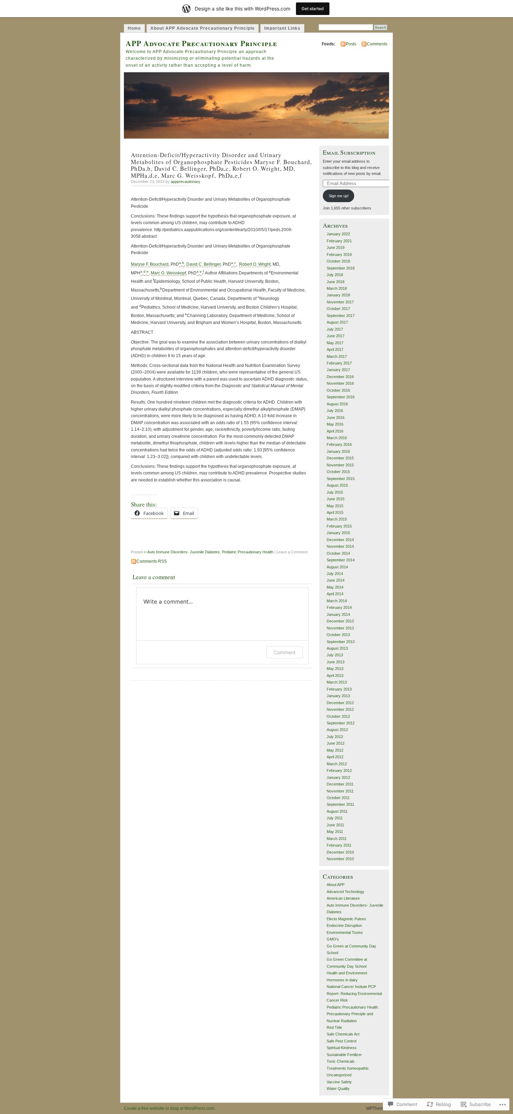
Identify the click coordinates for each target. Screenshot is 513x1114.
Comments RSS (151, 561)
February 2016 (339, 444)
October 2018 (338, 261)
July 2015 (335, 492)
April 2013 (335, 675)
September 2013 (341, 642)
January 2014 (338, 614)
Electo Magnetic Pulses (346, 919)
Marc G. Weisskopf (168, 273)
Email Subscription (349, 152)
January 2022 (338, 234)
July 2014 (335, 573)
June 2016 (335, 417)
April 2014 (335, 594)
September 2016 (341, 397)
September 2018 (341, 268)
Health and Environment (347, 973)
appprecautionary (185, 181)
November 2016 (340, 383)
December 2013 (340, 621)
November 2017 (340, 302)
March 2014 (337, 601)
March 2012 (337, 764)
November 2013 (340, 628)
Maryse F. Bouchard (150, 264)
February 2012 (339, 770)
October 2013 (338, 635)
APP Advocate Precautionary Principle (201, 43)
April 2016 (335, 431)
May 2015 (335, 506)
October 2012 (338, 716)
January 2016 (338, 451)
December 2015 (340, 458)
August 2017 (337, 322)
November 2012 (340, 709)
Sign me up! (339, 196)
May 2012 (335, 750)
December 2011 (340, 784)
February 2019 (339, 254)
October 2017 (338, 309)
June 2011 (335, 825)
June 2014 (335, 580)
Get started (313, 8)
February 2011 (339, 845)
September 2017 (341, 315)
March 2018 (337, 288)
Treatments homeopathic (348, 1068)
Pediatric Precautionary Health (247, 552)
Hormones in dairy (342, 980)
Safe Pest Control (341, 1041)
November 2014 (340, 546)
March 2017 (337, 356)
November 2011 (340, 791)
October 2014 (338, 553)
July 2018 (335, 275)
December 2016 (340, 377)
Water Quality (338, 1088)
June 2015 (335, 499)
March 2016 (337, 438)
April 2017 (335, 349)
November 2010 (340, 859)
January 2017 (338, 370)
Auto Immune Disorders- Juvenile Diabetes (183, 552)
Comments (377, 44)
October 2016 (338, 390)
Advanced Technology (345, 892)
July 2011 (335, 818)
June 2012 (335, 743)
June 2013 (335, 662)
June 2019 (335, 247)
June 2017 (335, 336)
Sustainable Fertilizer (344, 1055)
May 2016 (335, 424)
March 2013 (337, 682)
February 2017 (339, 363)
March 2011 (337, 838)
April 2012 (335, 757)
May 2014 (335, 587)
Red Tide (334, 1027)
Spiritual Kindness (342, 1048)
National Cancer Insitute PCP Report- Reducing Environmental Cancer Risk (354, 993)
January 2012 (338, 777)
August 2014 (337, 567)
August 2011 (337, 811)
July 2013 (335, 655)
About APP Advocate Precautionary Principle (202, 28)
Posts (351, 44)
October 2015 (338, 472)
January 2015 (338, 533)
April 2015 (335, 512)
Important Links (282, 28)
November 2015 (340, 465)
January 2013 (338, 696)
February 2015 (339, 526)
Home (134, 28)
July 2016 (335, 410)
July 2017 (335, 329)
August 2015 (337, 485)
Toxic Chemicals (341, 1061)
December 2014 (340, 540)
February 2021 (339, 241)
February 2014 (339, 607)
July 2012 (335, 737)
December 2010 (340, 852)
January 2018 (338, 295)
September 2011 (340, 804)
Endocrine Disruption (344, 925)
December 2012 (340, 703)
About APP (335, 885)
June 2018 (335, 282)
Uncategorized (339, 1075)
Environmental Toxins (345, 932)
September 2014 (341, 560)
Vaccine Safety (339, 1082)
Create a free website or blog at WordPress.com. (169, 1108)
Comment (285, 652)
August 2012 (337, 730)
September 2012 (341, 723)
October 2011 (338, 798)
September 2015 (341, 479)
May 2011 (335, 831)
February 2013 (339, 689)
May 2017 (335, 343)
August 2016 (337, 404)
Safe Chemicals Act (343, 1034)
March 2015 (337, 519)
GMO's (333, 939)
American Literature (343, 898)
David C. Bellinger (203, 264)
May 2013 (335, 668)
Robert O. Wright (254, 264)
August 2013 (337, 648)
